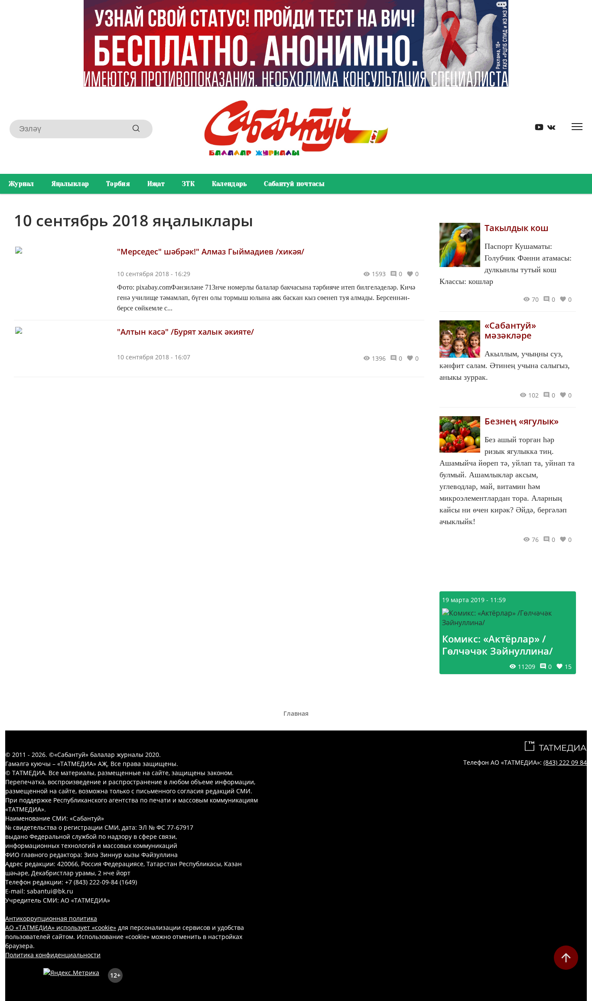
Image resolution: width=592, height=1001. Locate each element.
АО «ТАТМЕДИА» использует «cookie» (60, 927)
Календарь (229, 183)
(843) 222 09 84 (565, 762)
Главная (296, 713)
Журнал (21, 183)
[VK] (548, 129)
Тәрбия (118, 183)
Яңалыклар (70, 183)
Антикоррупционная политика (51, 918)
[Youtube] (536, 129)
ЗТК (188, 183)
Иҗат (156, 183)
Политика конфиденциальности (53, 955)
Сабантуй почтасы (294, 183)
